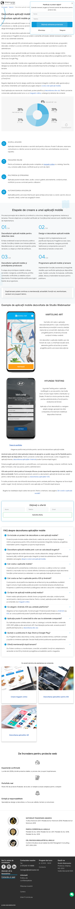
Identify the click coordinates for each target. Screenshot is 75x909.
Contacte (42, 867)
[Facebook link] (3, 867)
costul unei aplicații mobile (51, 86)
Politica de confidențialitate (26, 879)
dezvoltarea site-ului (52, 90)
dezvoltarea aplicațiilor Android (24, 459)
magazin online (35, 93)
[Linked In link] (14, 867)
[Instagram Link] (9, 867)
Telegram (62, 30)
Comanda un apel (8, 877)
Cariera (22, 892)
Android (61, 611)
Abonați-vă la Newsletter (6, 872)
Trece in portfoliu (15, 445)
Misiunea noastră (26, 886)
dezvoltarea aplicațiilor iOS (40, 477)
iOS (8, 614)
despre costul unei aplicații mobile (34, 559)
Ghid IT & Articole (26, 897)
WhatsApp (41, 30)
